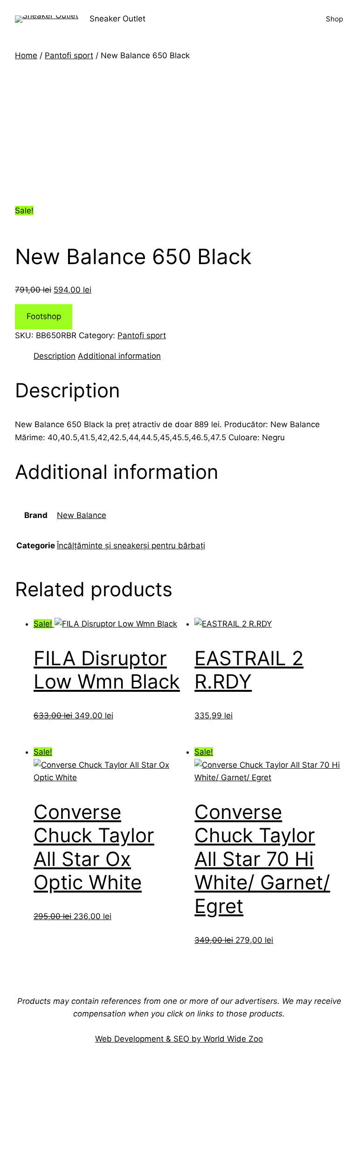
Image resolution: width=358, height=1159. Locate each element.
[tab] (55, 356)
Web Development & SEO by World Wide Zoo (179, 1038)
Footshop (44, 316)
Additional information (119, 356)
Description (55, 356)
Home (26, 55)
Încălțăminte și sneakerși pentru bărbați (131, 545)
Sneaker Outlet (117, 18)
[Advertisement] (179, 132)
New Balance (81, 515)
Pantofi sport (69, 55)
